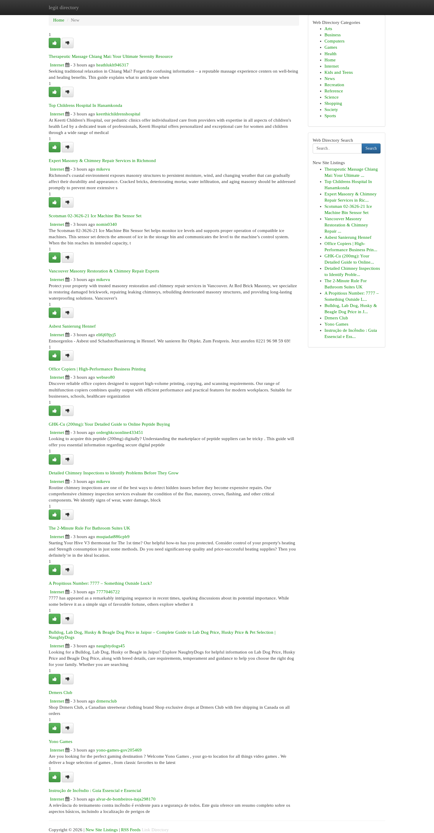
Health (330, 53)
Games (330, 47)
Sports (330, 115)
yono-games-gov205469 (119, 750)
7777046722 (108, 591)
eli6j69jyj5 (106, 334)
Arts (328, 28)
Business (332, 34)
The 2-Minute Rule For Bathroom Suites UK (89, 527)
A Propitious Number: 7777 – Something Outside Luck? (100, 583)
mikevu (103, 169)
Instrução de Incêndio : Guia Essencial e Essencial (95, 790)
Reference (333, 91)
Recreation (334, 84)
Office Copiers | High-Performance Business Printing (97, 368)
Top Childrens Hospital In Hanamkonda (85, 105)
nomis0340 (106, 224)
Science (331, 97)
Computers (334, 41)
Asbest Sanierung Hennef (72, 326)
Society (331, 109)
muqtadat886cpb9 (113, 536)
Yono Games (60, 741)
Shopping (333, 103)
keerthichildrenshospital (118, 114)
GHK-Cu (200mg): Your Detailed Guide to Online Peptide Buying (109, 424)
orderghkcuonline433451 (119, 432)
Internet (57, 65)
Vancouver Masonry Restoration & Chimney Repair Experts (104, 270)
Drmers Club (60, 692)
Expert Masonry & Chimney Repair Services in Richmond (102, 160)
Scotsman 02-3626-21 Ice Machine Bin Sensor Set (95, 215)
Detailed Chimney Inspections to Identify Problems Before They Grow (114, 472)
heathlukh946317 (112, 65)
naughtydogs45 (110, 645)
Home (58, 20)
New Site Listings (102, 829)
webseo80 (105, 377)
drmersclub (106, 701)
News (329, 78)
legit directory (64, 7)
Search (371, 148)
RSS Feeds (131, 829)
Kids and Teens (338, 72)
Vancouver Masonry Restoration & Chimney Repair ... (346, 224)
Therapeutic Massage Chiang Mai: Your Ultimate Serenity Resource (111, 56)
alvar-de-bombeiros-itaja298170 (126, 799)
